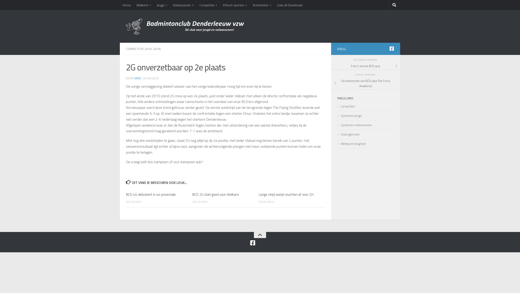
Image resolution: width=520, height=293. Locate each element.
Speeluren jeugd (351, 115)
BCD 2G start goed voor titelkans (215, 194)
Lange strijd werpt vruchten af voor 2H (286, 194)
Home (127, 5)
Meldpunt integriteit (353, 143)
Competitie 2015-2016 (143, 48)
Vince (137, 78)
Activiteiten (260, 5)
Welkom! (142, 5)
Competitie (206, 5)
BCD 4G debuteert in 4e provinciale (151, 194)
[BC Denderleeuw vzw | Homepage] (185, 26)
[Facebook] (391, 48)
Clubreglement (350, 134)
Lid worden (348, 106)
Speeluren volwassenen (356, 125)
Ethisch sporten (233, 5)
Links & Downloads (290, 5)
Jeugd (160, 5)
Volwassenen (182, 5)
